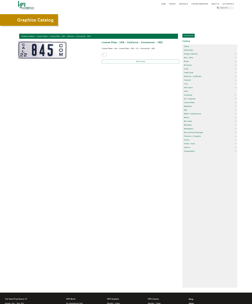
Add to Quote (140, 61)
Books (186, 61)
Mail (185, 110)
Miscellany (188, 125)
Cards (186, 69)
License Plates (42, 36)
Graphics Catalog (27, 36)
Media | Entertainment (192, 114)
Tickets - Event (189, 144)
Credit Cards (188, 73)
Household (188, 95)
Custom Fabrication (199, 4)
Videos (186, 46)
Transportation (189, 151)
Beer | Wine (188, 58)
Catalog (186, 41)
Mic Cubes (188, 121)
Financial (187, 80)
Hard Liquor (188, 88)
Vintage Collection (191, 54)
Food (186, 84)
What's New (188, 50)
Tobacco (187, 147)
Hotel (186, 91)
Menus (186, 117)
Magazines (188, 106)
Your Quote (188, 36)
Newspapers (188, 129)
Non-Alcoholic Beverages (193, 132)
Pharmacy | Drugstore (192, 136)
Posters (186, 140)
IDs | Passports (189, 99)
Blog (191, 299)
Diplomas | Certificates (192, 76)
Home (163, 4)
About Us (215, 4)
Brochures (188, 65)
